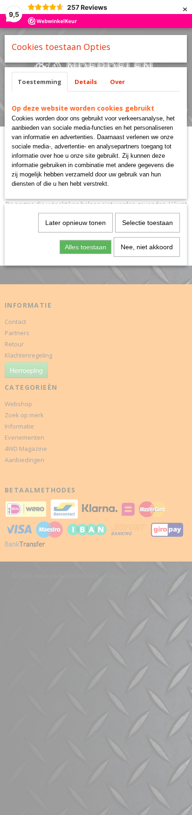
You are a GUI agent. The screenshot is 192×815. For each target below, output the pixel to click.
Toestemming (40, 81)
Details (86, 81)
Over (117, 81)
